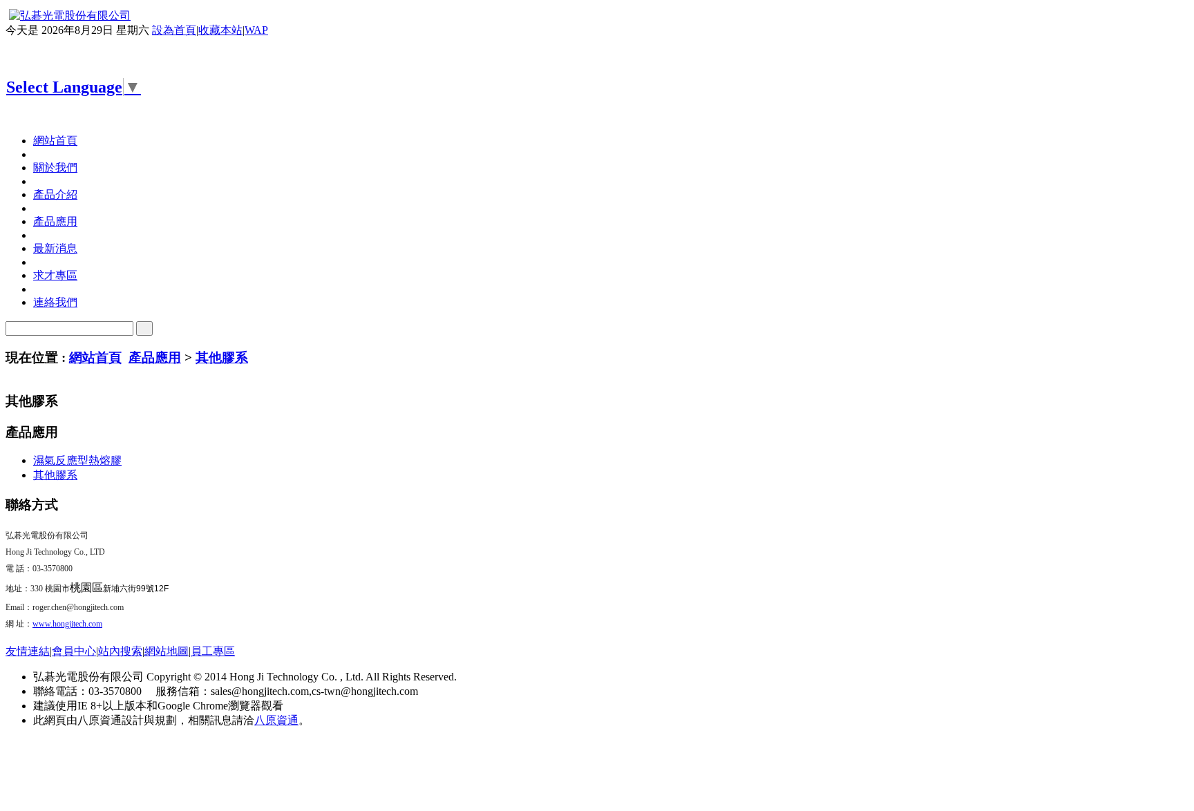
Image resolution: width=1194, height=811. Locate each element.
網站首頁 (95, 357)
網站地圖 (166, 651)
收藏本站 (220, 30)
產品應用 (155, 357)
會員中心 (74, 651)
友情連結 (28, 651)
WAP (256, 30)
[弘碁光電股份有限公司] (68, 15)
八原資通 (276, 720)
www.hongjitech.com (67, 624)
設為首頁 (174, 30)
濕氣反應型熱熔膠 (77, 460)
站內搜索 (120, 651)
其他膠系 (222, 357)
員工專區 (213, 651)
